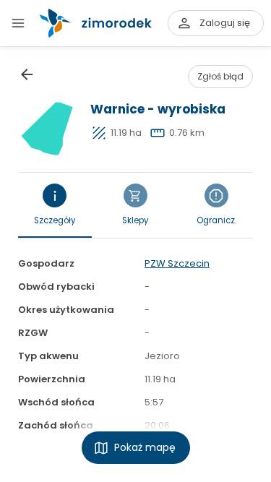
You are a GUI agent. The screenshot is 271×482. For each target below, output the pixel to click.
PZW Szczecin (177, 263)
